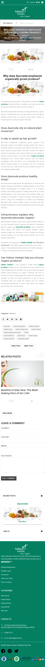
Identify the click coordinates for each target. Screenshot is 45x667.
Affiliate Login (6, 571)
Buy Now (22, 521)
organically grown (23, 338)
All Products (5, 596)
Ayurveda (7, 326)
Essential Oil (5, 607)
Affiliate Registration (8, 567)
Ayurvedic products (19, 326)
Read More (7, 413)
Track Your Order (7, 578)
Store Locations (6, 582)
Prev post (16, 346)
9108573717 (8, 633)
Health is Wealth (26, 242)
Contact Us (5, 574)
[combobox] (9, 23)
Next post (28, 346)
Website (4, 446)
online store (21, 335)
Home (15, 35)
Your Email (5, 437)
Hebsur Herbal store (22, 329)
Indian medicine (9, 335)
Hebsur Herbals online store (12, 332)
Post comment (8, 478)
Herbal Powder (6, 603)
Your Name (5, 428)
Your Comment (6, 456)
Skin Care (4, 610)
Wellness (25, 35)
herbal (26, 332)
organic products (9, 338)
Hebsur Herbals (39, 69)
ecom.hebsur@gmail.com (13, 638)
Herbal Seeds (5, 599)
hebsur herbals (36, 329)
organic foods (33, 335)
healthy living (8, 329)
